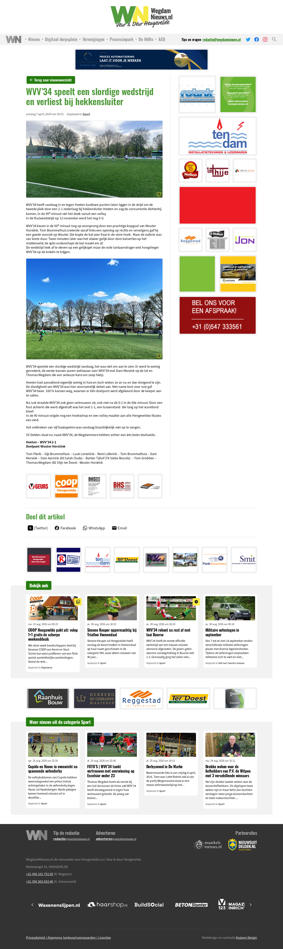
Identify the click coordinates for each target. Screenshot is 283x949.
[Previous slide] (32, 904)
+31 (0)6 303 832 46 (39, 881)
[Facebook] (256, 39)
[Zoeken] (274, 39)
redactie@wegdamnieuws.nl (222, 39)
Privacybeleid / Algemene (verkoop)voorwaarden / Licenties (68, 937)
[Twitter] (248, 39)
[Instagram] (265, 39)
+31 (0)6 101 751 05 (39, 874)
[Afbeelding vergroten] (94, 159)
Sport (86, 114)
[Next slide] (250, 904)
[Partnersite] (207, 844)
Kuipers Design (246, 937)
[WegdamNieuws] (141, 17)
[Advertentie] (38, 486)
